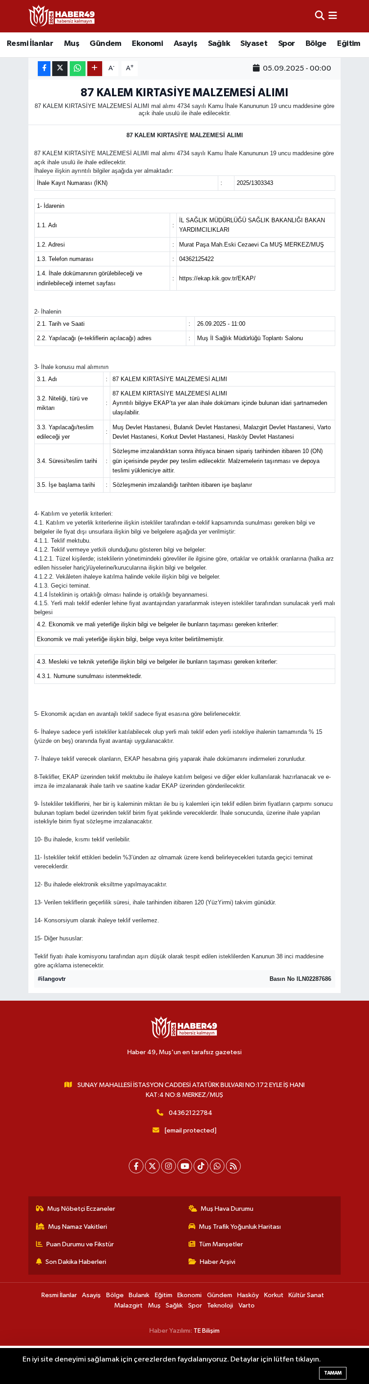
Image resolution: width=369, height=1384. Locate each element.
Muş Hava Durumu (227, 1208)
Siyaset (253, 44)
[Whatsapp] (217, 1166)
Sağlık (219, 44)
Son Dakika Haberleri (75, 1261)
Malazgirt (128, 1305)
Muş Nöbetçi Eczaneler (81, 1208)
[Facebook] (136, 1166)
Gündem (105, 44)
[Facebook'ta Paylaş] (44, 68)
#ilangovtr (52, 978)
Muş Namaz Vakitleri (77, 1226)
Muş (71, 44)
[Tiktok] (201, 1166)
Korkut (274, 1295)
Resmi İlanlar (30, 44)
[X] (152, 1166)
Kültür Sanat (306, 1295)
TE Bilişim (207, 1330)
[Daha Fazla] (94, 68)
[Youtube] (184, 1166)
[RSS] (233, 1166)
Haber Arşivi (217, 1261)
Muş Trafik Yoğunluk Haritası (240, 1226)
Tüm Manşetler (221, 1244)
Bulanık (139, 1295)
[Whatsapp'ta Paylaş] (78, 68)
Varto (246, 1305)
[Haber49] (62, 16)
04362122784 (190, 1113)
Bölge (316, 44)
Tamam (333, 1373)
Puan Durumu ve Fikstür (80, 1244)
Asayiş (185, 44)
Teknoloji (220, 1305)
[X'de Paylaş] (60, 68)
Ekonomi (147, 44)
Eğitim (348, 44)
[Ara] (319, 16)
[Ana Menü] (332, 16)
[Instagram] (168, 1166)
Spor (286, 44)
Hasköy (248, 1295)
